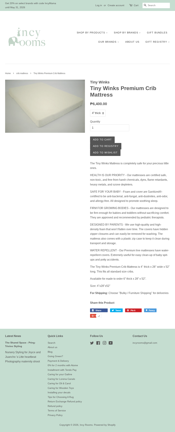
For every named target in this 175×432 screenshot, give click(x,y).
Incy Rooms (86, 425)
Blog (50, 352)
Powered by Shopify (105, 425)
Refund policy (55, 406)
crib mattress (22, 73)
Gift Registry (156, 41)
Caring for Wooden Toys (61, 388)
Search (51, 343)
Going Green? (55, 356)
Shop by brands (126, 32)
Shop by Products (91, 32)
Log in (98, 5)
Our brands (107, 41)
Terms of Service (57, 410)
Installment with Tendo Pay (62, 370)
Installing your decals (59, 392)
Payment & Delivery (58, 361)
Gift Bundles (157, 32)
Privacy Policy (55, 415)
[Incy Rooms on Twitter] (92, 343)
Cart (136, 5)
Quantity (95, 121)
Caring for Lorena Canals (61, 379)
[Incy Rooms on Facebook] (98, 343)
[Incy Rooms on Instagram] (104, 343)
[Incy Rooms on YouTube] (111, 343)
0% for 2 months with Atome (63, 365)
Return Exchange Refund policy (65, 401)
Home (8, 73)
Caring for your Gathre (60, 374)
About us (132, 41)
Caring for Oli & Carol (59, 383)
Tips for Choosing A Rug (61, 397)
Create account (116, 5)
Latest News (13, 336)
